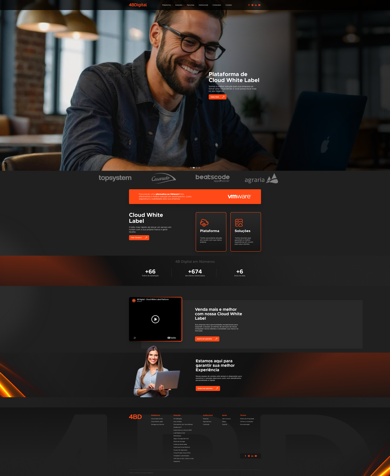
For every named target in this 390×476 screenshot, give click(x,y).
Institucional (203, 5)
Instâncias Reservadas (180, 444)
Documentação (245, 424)
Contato (229, 5)
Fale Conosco (136, 237)
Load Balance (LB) (179, 433)
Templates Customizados (181, 455)
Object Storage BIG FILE (181, 438)
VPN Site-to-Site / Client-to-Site (183, 458)
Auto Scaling (177, 421)
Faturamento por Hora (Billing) (183, 424)
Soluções (178, 5)
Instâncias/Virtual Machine (181, 447)
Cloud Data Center (157, 418)
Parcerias (190, 5)
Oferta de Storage (179, 441)
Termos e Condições (246, 421)
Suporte (224, 424)
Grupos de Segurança (180, 450)
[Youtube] (259, 5)
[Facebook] (249, 5)
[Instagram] (252, 5)
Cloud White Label (157, 421)
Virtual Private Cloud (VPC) (182, 453)
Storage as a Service (157, 424)
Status (224, 421)
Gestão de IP (177, 427)
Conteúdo (206, 424)
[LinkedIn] (255, 5)
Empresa (205, 418)
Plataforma (166, 5)
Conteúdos (217, 5)
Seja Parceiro (207, 421)
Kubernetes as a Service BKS (182, 430)
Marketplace (177, 436)
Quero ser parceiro (204, 339)
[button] (191, 167)
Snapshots (176, 461)
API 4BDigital (177, 418)
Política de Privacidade (247, 418)
